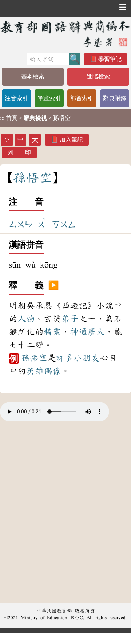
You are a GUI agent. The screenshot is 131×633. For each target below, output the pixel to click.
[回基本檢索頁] (65, 33)
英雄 (35, 371)
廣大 (96, 331)
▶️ (53, 285)
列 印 (19, 152)
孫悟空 (34, 358)
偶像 (52, 371)
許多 (65, 358)
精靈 (52, 331)
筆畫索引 (49, 98)
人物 (26, 318)
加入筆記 (71, 139)
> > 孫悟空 (35, 118)
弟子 (70, 318)
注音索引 (16, 98)
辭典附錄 (114, 98)
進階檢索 (98, 76)
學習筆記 (110, 59)
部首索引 (82, 98)
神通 (78, 331)
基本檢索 (32, 76)
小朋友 (87, 358)
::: (2, 118)
